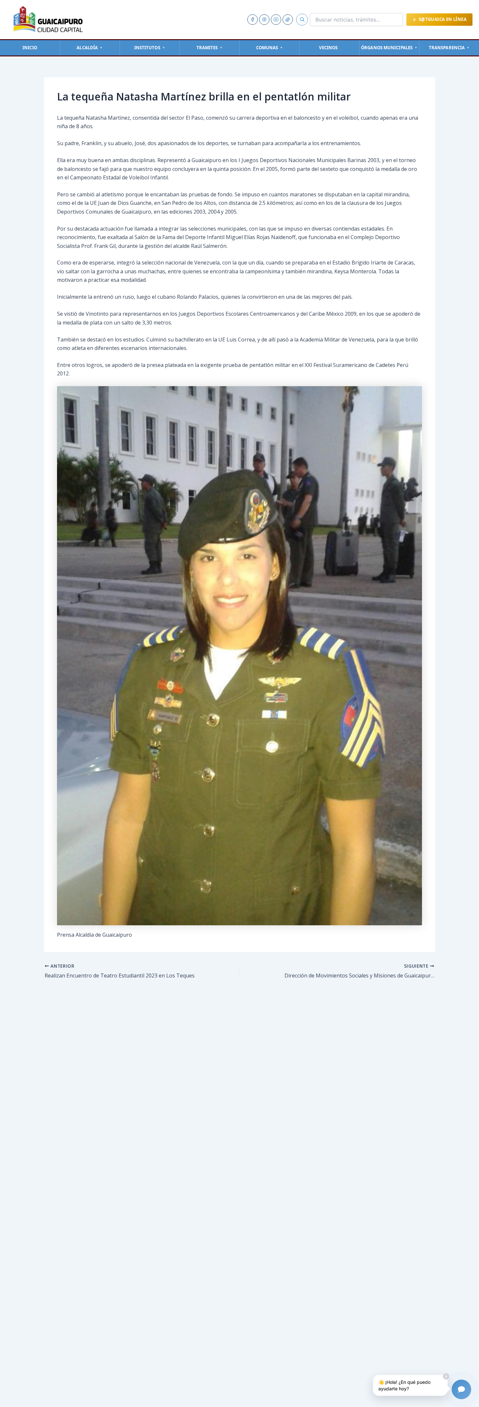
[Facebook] (252, 19)
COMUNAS (269, 48)
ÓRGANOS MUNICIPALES (389, 48)
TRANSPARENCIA (449, 48)
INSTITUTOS (149, 48)
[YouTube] (276, 19)
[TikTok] (288, 19)
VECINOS (328, 48)
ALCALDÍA (90, 48)
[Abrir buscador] (302, 19)
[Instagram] (264, 19)
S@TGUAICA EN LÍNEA (443, 19)
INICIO (29, 48)
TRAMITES (209, 48)
